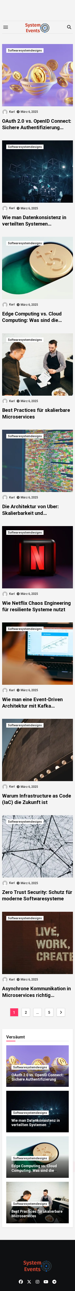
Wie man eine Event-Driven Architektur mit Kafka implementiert (32, 706)
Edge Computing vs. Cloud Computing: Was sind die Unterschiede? (32, 320)
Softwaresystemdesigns (25, 50)
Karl (12, 111)
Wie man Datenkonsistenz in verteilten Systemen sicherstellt (34, 224)
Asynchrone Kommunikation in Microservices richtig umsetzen (36, 995)
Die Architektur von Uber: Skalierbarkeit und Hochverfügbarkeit (30, 513)
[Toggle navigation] (5, 27)
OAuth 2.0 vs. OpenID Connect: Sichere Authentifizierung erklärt (36, 127)
